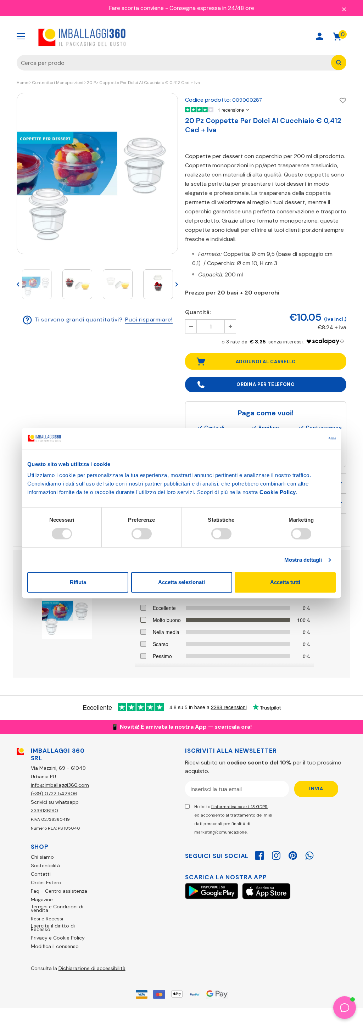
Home (22, 82)
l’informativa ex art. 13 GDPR (239, 806)
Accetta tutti (285, 582)
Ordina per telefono (265, 384)
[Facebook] (259, 854)
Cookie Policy (277, 492)
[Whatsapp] (309, 854)
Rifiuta (78, 582)
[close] (343, 8)
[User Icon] (319, 36)
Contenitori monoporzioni (57, 82)
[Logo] (82, 36)
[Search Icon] (294, 36)
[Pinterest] (293, 854)
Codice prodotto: (208, 99)
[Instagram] (276, 854)
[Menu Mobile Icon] (21, 36)
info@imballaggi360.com (60, 785)
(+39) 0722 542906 (54, 793)
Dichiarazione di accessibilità (91, 968)
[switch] (142, 533)
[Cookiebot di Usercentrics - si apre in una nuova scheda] (305, 438)
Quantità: (198, 312)
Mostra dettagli (303, 560)
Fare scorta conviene (136, 8)
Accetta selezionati (181, 582)
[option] (97, 173)
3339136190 (44, 810)
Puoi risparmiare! (149, 319)
